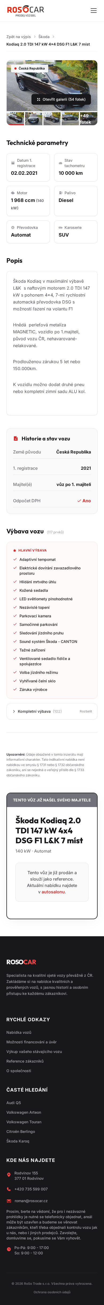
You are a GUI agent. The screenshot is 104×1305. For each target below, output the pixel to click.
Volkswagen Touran (23, 1122)
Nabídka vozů (18, 1032)
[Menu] (93, 11)
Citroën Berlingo (20, 1131)
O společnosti (18, 1070)
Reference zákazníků (24, 1061)
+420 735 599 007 (31, 1189)
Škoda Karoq (17, 1141)
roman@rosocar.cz (31, 1200)
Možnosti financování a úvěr (31, 1042)
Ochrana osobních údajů (52, 1292)
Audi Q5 (13, 1102)
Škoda (44, 36)
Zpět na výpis (18, 36)
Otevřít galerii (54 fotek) (64, 99)
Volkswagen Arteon (23, 1112)
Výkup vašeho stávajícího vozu (34, 1051)
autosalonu (53, 891)
